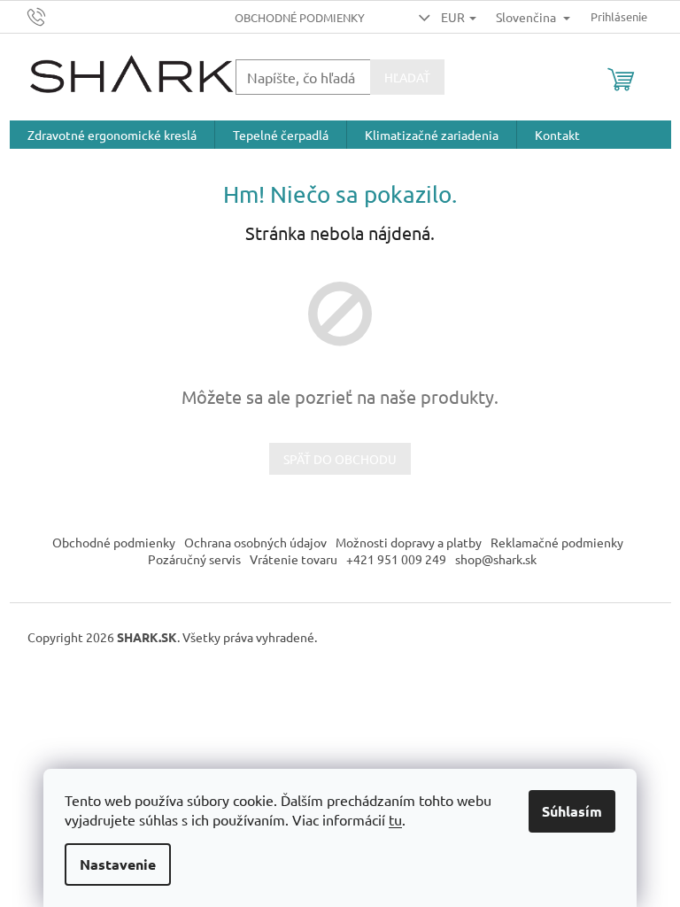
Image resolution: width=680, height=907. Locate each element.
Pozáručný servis (194, 559)
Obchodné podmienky (300, 17)
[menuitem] (112, 134)
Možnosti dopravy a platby (409, 542)
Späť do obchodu (340, 459)
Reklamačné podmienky (557, 542)
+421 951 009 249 (396, 559)
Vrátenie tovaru (293, 559)
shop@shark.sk (496, 559)
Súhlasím (572, 811)
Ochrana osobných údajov (255, 542)
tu (395, 819)
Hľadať (407, 77)
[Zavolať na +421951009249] (53, 14)
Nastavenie (118, 864)
